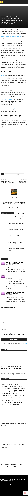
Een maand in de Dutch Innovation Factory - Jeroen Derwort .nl (15, 293)
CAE (11, 384)
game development (6, 393)
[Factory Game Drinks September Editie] (4, 250)
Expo (7, 391)
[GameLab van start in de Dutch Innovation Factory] (14, 415)
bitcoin (19, 382)
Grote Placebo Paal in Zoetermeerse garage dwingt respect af (7, 183)
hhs (16, 174)
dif (21, 386)
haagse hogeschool (6, 395)
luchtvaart (8, 397)
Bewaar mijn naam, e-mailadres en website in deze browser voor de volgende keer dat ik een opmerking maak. (12, 334)
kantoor (3, 397)
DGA (19, 386)
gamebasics (19, 390)
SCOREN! (4, 349)
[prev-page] (2, 255)
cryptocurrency (5, 386)
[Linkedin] (13, 207)
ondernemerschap (8, 175)
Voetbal (10, 404)
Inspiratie (11, 16)
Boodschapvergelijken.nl (7, 99)
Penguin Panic (4, 402)
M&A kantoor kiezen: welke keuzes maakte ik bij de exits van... (11, 465)
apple (16, 382)
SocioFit (18, 35)
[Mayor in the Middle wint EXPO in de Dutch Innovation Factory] (4, 218)
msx (12, 397)
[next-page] (4, 255)
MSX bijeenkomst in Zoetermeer (16, 236)
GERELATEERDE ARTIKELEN (7, 213)
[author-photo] (14, 195)
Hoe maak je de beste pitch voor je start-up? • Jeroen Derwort (15, 263)
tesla (7, 404)
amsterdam (6, 382)
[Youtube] (18, 207)
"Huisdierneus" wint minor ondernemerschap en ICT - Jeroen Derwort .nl (14, 276)
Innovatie (16, 395)
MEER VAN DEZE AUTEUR (20, 213)
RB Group (10, 402)
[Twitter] (15, 207)
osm (23, 400)
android (10, 382)
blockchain (4, 384)
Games (17, 393)
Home (2, 4)
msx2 (15, 397)
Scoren (3, 404)
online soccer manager (15, 400)
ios (24, 395)
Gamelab (13, 393)
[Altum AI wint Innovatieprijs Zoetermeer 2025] (4, 244)
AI (2, 382)
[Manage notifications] (25, 493)
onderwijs (15, 175)
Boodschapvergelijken (15, 36)
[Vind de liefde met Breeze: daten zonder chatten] (14, 436)
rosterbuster (18, 402)
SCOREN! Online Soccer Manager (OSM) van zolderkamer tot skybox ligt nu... (13, 367)
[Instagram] (8, 484)
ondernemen (21, 397)
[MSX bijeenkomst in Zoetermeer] (4, 237)
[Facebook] (10, 207)
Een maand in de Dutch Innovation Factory (22, 182)
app (13, 382)
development (13, 386)
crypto (18, 384)
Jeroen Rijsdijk (20, 174)
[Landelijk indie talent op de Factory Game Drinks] (4, 224)
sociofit (20, 175)
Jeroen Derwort (6, 25)
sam (24, 402)
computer (14, 384)
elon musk (22, 388)
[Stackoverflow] (10, 484)
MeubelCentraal (5, 36)
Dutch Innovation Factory (12, 4)
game (11, 391)
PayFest (15, 108)
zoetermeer (16, 404)
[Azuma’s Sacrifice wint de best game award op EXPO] (4, 231)
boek (8, 384)
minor (3, 175)
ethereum (4, 391)
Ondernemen (16, 16)
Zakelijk (5, 4)
